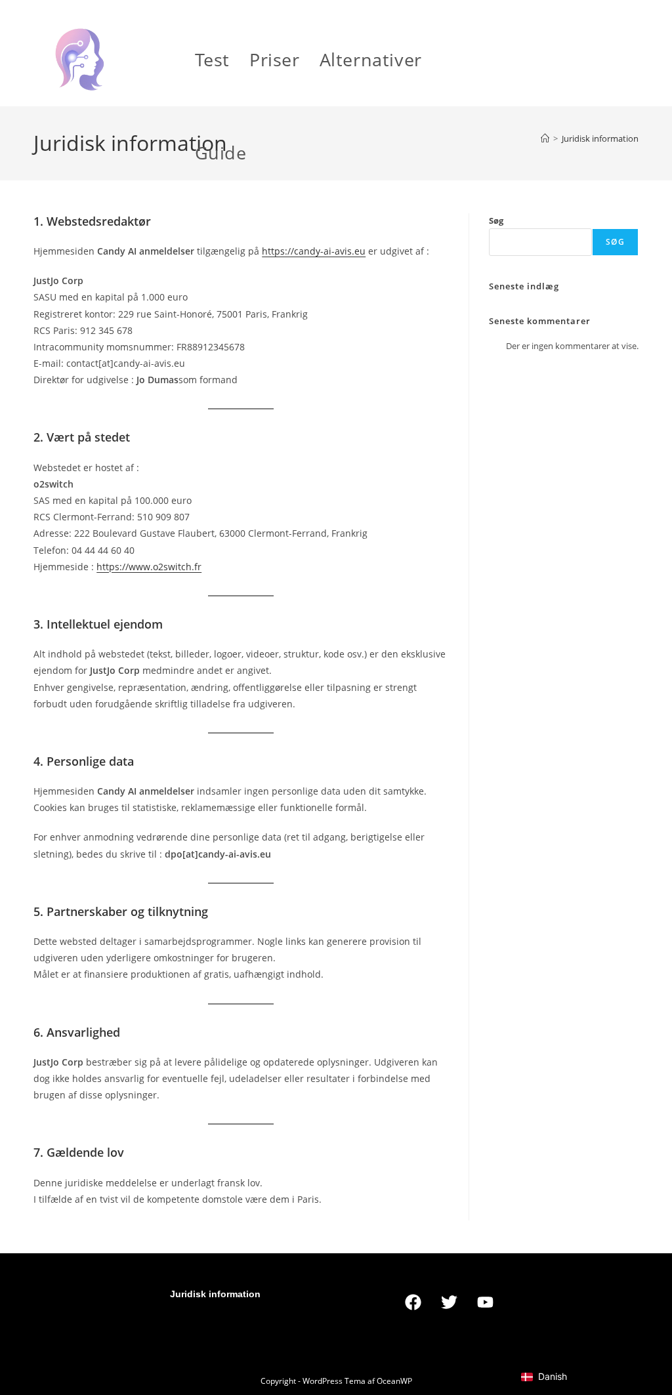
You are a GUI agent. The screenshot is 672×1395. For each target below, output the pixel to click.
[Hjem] (545, 138)
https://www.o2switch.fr (148, 566)
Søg (496, 220)
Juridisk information (600, 138)
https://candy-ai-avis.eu (314, 251)
